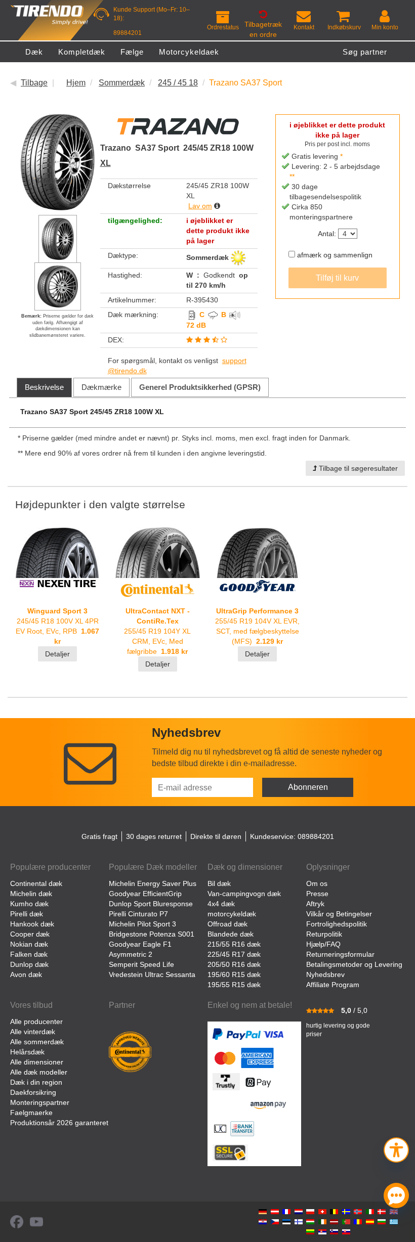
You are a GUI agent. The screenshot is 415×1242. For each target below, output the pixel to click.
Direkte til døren (215, 836)
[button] (396, 1148)
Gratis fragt (99, 836)
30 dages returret (154, 836)
